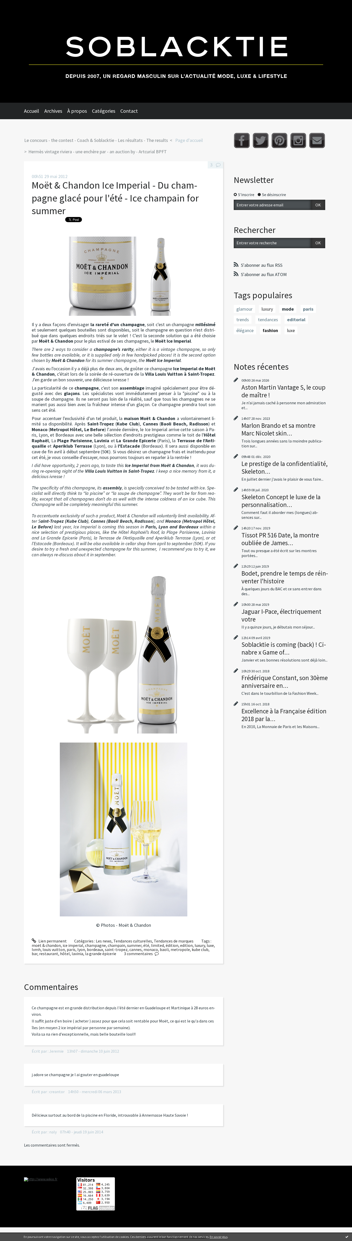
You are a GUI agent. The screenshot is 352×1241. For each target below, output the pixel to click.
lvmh (36, 949)
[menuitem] (34, 111)
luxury (200, 945)
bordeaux (95, 949)
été (146, 945)
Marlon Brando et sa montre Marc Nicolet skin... (278, 429)
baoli (164, 949)
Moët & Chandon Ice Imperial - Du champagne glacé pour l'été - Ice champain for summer (115, 198)
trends (242, 320)
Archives (53, 111)
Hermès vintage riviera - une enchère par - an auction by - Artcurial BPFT (97, 152)
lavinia (77, 953)
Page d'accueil (189, 140)
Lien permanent (52, 941)
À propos (77, 111)
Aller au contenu (17, 4)
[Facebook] (242, 140)
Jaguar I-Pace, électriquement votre (281, 615)
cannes (135, 949)
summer (134, 945)
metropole (180, 949)
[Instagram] (298, 140)
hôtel (65, 953)
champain (116, 945)
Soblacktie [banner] (176, 51)
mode (288, 309)
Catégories (103, 111)
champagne (95, 945)
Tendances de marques (174, 941)
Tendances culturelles (132, 941)
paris (71, 949)
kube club (200, 949)
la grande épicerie (100, 953)
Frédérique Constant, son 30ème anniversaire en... (284, 682)
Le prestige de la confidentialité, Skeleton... (284, 468)
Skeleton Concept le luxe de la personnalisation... (281, 501)
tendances (268, 320)
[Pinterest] (279, 140)
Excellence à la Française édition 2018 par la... (283, 715)
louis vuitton (54, 949)
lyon (81, 949)
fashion (270, 330)
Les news (104, 941)
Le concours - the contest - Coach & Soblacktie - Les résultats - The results (96, 140)
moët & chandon (46, 945)
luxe (210, 945)
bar (34, 953)
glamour (244, 309)
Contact (129, 111)
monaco (151, 949)
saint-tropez (116, 949)
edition (186, 945)
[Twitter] (261, 140)
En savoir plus (219, 1237)
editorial (296, 320)
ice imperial (73, 945)
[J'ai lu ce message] (347, 1237)
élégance (245, 330)
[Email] (317, 140)
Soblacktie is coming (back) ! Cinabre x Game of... (283, 648)
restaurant (48, 953)
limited (157, 945)
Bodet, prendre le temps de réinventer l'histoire (284, 577)
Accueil (31, 111)
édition (172, 945)
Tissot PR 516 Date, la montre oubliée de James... (280, 539)
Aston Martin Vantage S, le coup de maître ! (283, 391)
